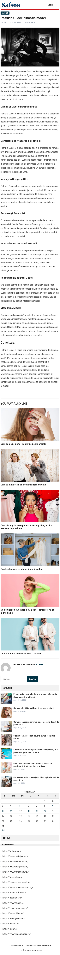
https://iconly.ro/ (11, 929)
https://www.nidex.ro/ (13, 913)
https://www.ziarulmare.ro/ (15, 861)
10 (3, 811)
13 (29, 811)
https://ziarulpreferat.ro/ (14, 892)
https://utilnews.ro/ (12, 851)
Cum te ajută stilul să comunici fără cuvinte (23, 484)
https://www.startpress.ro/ (15, 866)
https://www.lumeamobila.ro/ (17, 934)
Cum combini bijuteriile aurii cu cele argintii (23, 444)
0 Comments (30, 23)
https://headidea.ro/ (12, 897)
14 (37, 811)
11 (11, 811)
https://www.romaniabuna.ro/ (17, 871)
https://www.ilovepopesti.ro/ (17, 882)
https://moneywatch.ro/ (14, 918)
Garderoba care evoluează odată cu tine (22, 569)
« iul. (3, 830)
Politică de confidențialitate (30, 950)
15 (45, 811)
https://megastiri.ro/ (12, 877)
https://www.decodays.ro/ (15, 908)
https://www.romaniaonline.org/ (18, 887)
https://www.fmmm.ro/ (14, 903)
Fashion (5, 13)
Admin (3, 23)
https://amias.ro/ (11, 923)
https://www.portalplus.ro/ (15, 856)
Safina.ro (19, 945)
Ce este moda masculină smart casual (21, 653)
